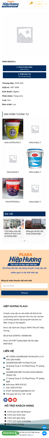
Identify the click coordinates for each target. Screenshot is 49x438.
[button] (6, 229)
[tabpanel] (13, 229)
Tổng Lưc (30, 435)
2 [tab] (24, 241)
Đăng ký (24, 293)
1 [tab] (22, 241)
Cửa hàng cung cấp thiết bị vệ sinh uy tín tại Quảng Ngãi (13, 233)
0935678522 (9, 433)
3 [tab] (26, 241)
